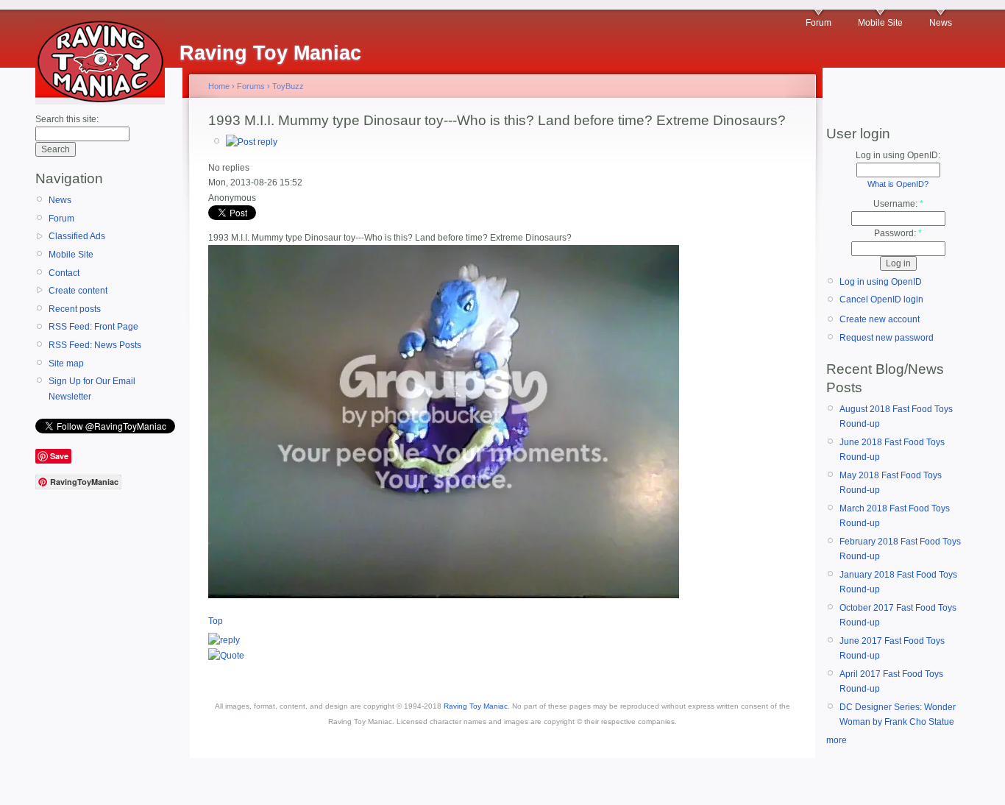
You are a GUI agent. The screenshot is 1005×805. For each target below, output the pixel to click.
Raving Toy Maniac (476, 706)
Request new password (886, 338)
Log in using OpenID (880, 282)
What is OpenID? (897, 184)
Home (219, 86)
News (940, 23)
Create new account (879, 319)
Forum (818, 23)
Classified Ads (77, 236)
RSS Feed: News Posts (95, 345)
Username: (898, 204)
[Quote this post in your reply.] (226, 655)
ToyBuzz (288, 86)
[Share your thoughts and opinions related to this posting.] (251, 142)
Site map (66, 363)
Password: (898, 233)
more (836, 740)
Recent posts (75, 309)
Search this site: (67, 119)
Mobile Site (880, 23)
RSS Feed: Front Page (93, 327)
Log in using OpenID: (898, 155)
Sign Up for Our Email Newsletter (92, 388)
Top (215, 621)
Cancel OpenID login (881, 299)
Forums (251, 86)
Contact (64, 273)
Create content (78, 291)
